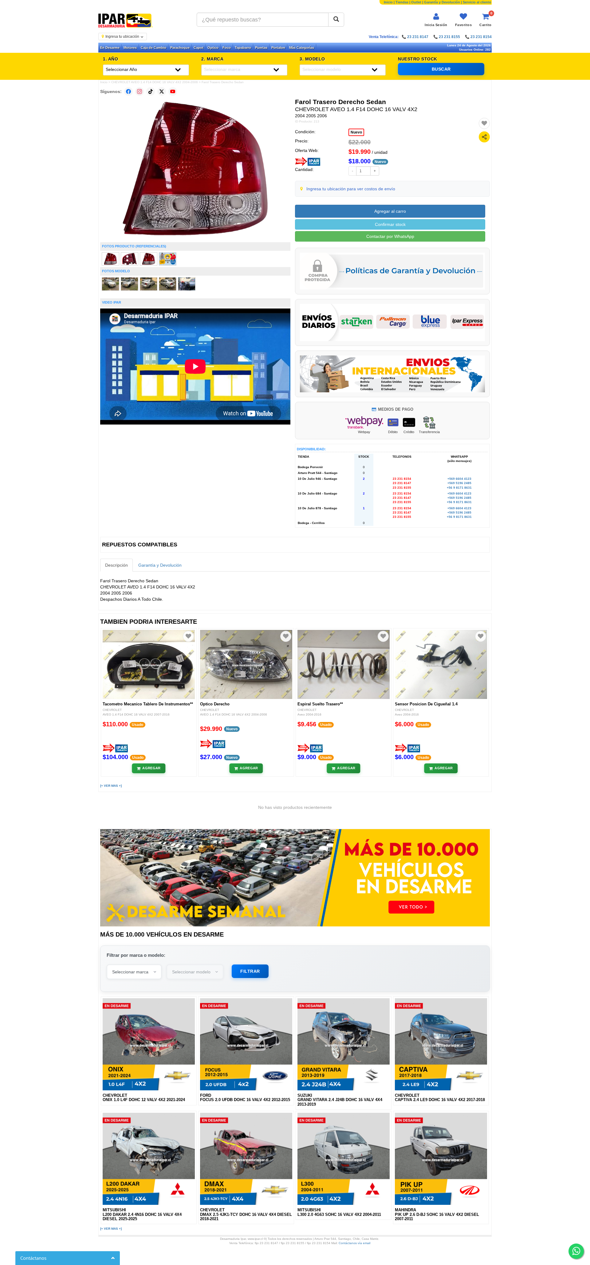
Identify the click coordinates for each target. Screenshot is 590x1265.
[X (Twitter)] (161, 91)
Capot (198, 47)
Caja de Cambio (153, 47)
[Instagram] (139, 91)
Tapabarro (243, 47)
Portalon (278, 47)
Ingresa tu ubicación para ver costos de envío (350, 188)
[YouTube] (172, 91)
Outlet (416, 2)
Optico (212, 47)
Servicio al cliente (477, 2)
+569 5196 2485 (459, 483)
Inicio (388, 2)
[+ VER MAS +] (111, 785)
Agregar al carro (390, 211)
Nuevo (356, 132)
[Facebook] (128, 91)
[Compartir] (484, 136)
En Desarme (110, 47)
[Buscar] (336, 20)
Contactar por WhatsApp (390, 236)
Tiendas (401, 2)
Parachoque (180, 47)
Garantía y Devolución (442, 2)
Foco (226, 47)
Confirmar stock (390, 224)
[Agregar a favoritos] (484, 123)
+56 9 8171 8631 (459, 487)
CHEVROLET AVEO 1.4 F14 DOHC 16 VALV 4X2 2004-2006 (154, 82)
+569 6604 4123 (459, 478)
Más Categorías (301, 47)
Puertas (261, 47)
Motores (130, 47)
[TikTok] (150, 91)
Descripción (116, 565)
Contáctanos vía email (354, 1243)
